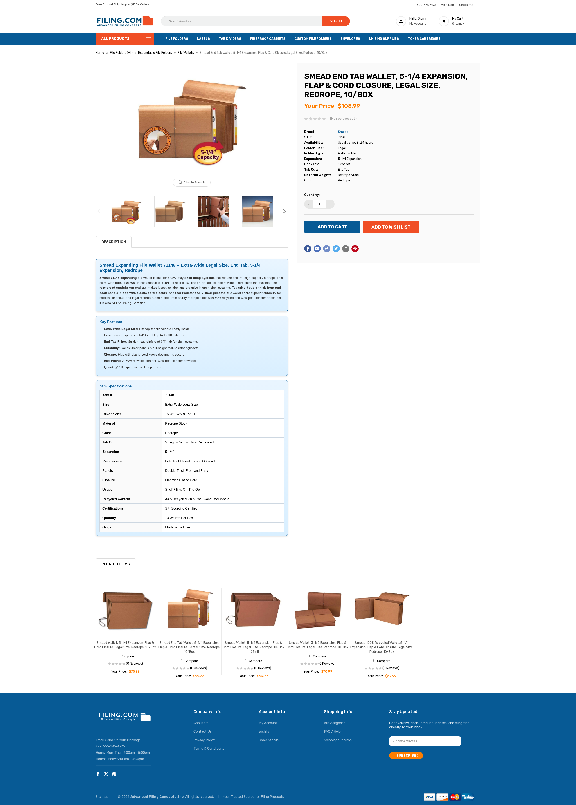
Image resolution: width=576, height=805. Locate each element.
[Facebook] (307, 248)
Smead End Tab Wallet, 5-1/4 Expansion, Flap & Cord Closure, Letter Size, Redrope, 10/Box (189, 647)
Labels (203, 39)
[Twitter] (336, 248)
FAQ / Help (332, 731)
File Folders (176, 39)
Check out (466, 5)
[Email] (317, 248)
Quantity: (312, 195)
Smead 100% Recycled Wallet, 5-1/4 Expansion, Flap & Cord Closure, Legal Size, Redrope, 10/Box (382, 647)
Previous (99, 211)
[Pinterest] (355, 248)
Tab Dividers (230, 39)
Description (113, 242)
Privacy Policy (204, 740)
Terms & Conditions (209, 749)
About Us (201, 723)
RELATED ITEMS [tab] (115, 564)
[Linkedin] (345, 248)
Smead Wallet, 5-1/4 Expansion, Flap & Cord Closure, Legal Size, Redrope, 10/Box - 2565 (253, 647)
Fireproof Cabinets (268, 39)
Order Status (269, 740)
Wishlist (265, 731)
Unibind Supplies (384, 39)
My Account (268, 723)
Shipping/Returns (338, 740)
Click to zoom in (195, 182)
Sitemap (102, 797)
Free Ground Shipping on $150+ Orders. (123, 4)
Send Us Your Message (123, 740)
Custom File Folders (313, 39)
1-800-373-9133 (425, 5)
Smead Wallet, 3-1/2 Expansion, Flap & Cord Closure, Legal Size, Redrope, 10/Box (318, 645)
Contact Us (203, 731)
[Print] (326, 248)
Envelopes (350, 39)
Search (336, 21)
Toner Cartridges (424, 39)
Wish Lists (448, 5)
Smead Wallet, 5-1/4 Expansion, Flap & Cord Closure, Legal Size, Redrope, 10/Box (125, 645)
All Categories (334, 723)
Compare (127, 656)
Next (284, 211)
